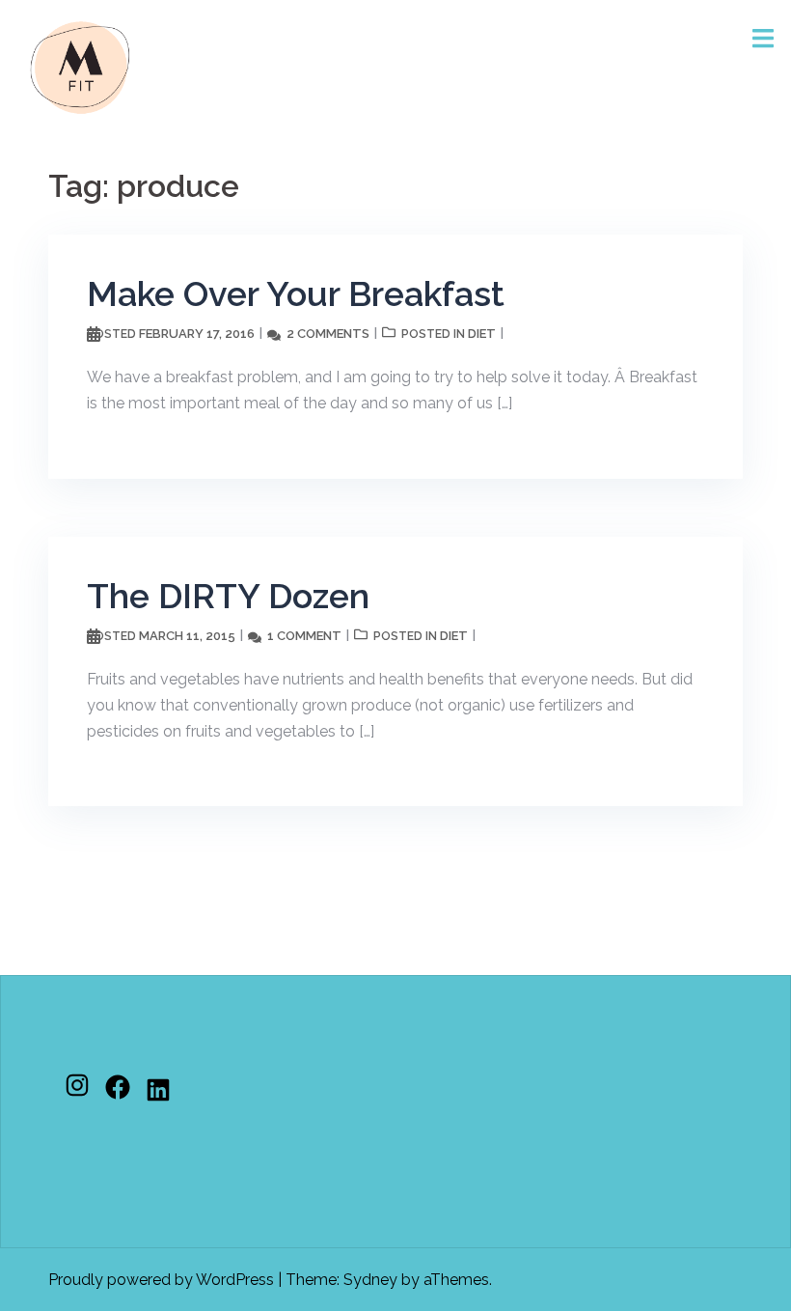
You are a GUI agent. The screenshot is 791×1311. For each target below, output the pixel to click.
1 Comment (304, 635)
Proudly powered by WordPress (161, 1279)
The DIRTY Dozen (228, 595)
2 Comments (327, 333)
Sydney (370, 1279)
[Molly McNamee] (80, 66)
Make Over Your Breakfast (296, 293)
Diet (482, 333)
